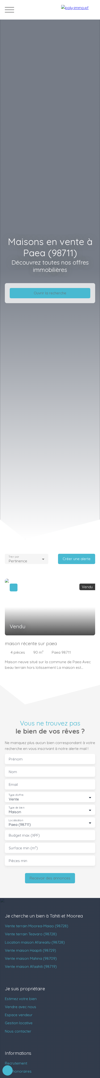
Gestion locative (19, 1022)
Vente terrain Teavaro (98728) (31, 933)
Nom (13, 771)
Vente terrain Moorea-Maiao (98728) (36, 925)
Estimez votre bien (21, 998)
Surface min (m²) (23, 848)
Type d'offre (16, 795)
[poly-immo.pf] (78, 10)
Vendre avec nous (20, 1006)
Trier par (13, 556)
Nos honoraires (18, 1071)
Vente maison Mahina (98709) (31, 958)
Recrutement (16, 1063)
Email (13, 784)
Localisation (15, 820)
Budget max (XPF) (24, 835)
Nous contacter (18, 1031)
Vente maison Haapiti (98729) (30, 950)
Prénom (16, 759)
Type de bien (16, 807)
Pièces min (18, 860)
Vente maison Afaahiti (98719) (31, 966)
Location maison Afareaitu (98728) (35, 942)
